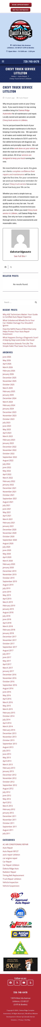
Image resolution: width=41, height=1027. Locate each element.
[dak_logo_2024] (20, 30)
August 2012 (8, 788)
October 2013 (8, 740)
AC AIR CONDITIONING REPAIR (15, 844)
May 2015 (7, 705)
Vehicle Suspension (11, 886)
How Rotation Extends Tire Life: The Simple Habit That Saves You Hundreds (19, 344)
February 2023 (9, 440)
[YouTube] (24, 983)
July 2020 (6, 547)
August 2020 (8, 543)
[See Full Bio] (26, 256)
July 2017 (6, 654)
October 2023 (8, 419)
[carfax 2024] (20, 964)
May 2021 (7, 512)
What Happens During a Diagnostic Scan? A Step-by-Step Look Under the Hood (20, 338)
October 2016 (8, 681)
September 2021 (10, 498)
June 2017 (7, 657)
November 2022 (9, 450)
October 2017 (8, 643)
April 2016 (7, 699)
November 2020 (9, 533)
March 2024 (8, 402)
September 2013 (10, 743)
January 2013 (8, 771)
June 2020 (7, 550)
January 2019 (8, 609)
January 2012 (8, 813)
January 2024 (8, 408)
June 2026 (7, 357)
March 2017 (8, 668)
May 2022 (7, 471)
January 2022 (8, 484)
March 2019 (8, 602)
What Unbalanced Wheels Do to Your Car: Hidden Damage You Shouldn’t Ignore (19, 323)
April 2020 (7, 557)
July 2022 (6, 464)
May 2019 (7, 595)
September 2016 (10, 685)
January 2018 (8, 633)
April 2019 (7, 598)
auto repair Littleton (11, 854)
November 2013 (9, 737)
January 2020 (8, 567)
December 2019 (9, 571)
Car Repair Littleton (11, 865)
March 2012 (8, 806)
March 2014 (8, 726)
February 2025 (9, 391)
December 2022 (9, 446)
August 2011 (8, 830)
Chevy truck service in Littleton (15, 120)
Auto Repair (23, 98)
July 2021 (6, 505)
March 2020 (8, 560)
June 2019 (7, 591)
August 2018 (8, 612)
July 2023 (6, 422)
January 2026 (8, 374)
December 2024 (9, 398)
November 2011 (9, 819)
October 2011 (8, 823)
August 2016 (8, 688)
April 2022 (7, 474)
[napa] (20, 934)
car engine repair (10, 858)
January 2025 (8, 395)
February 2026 (9, 370)
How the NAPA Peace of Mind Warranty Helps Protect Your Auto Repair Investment (19, 331)
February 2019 (9, 605)
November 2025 (9, 381)
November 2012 (9, 778)
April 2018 (7, 623)
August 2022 (8, 460)
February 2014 (9, 730)
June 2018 (7, 619)
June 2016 (7, 692)
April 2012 (7, 802)
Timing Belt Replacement (13, 875)
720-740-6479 (31, 61)
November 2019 (9, 574)
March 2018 (8, 626)
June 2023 (7, 426)
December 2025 (9, 377)
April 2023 (7, 433)
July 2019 (6, 588)
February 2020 (9, 564)
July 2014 (6, 719)
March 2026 (8, 367)
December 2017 (9, 636)
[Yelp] (30, 983)
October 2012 (8, 782)
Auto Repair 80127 (10, 851)
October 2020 (8, 536)
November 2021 (9, 491)
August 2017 (8, 650)
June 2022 (7, 467)
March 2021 (8, 519)
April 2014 (7, 723)
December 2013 (9, 733)
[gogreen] (20, 948)
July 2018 (6, 616)
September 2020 (10, 540)
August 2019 (8, 585)
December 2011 (9, 816)
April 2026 (7, 364)
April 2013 (7, 761)
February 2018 (9, 629)
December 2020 (9, 529)
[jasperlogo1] (20, 924)
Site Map (27, 1020)
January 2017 (8, 671)
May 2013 (7, 757)
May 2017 (7, 661)
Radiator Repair (9, 872)
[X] (17, 983)
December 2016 (9, 674)
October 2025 (8, 384)
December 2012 (9, 775)
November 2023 (9, 415)
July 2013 (6, 750)
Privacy (20, 1020)
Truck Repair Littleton (12, 879)
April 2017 (7, 664)
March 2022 (8, 478)
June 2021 (7, 509)
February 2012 (9, 809)
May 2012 (7, 799)
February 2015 (9, 712)
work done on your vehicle (25, 148)
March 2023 (8, 436)
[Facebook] (10, 983)
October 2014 (8, 716)
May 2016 (7, 695)
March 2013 (8, 764)
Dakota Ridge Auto (11, 868)
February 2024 (9, 405)
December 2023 (9, 412)
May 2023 (7, 429)
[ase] (20, 913)
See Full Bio (19, 256)
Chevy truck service (18, 184)
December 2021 (9, 488)
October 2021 (8, 495)
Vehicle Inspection (10, 882)
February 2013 (9, 768)
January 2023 (8, 443)
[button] (3, 61)
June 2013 (7, 754)
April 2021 (7, 515)
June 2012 (7, 795)
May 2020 (7, 554)
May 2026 (7, 360)
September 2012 (10, 785)
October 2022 (8, 453)
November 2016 (9, 678)
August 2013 (8, 747)
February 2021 (9, 522)
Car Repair (7, 861)
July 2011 (6, 833)
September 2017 (10, 647)
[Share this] (5, 267)
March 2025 (8, 388)
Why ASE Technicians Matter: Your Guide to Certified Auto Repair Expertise (20, 315)
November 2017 (9, 640)
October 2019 (8, 578)
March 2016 (8, 702)
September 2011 (10, 826)
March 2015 (8, 709)
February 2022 (9, 481)
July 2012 (6, 792)
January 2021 (8, 526)
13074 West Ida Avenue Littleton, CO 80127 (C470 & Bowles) (20, 1001)
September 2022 (10, 457)
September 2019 (10, 581)
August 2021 (8, 502)
